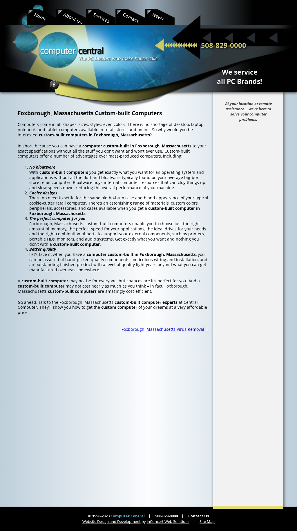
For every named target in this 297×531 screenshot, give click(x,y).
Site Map (207, 521)
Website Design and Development (111, 521)
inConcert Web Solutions (168, 521)
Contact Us (198, 516)
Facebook (54, 85)
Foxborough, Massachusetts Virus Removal (165, 329)
